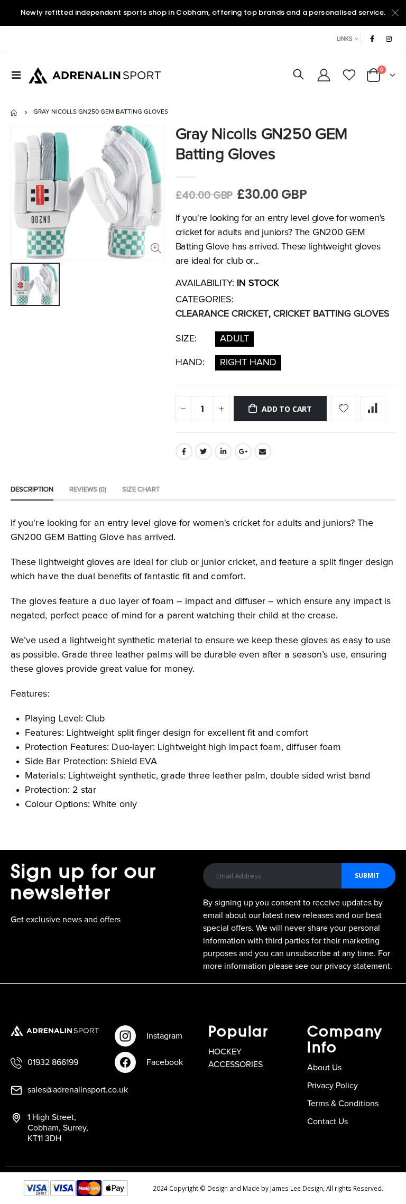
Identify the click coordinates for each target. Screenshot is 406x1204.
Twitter (203, 451)
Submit (367, 875)
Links (344, 39)
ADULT (234, 339)
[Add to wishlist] (343, 408)
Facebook (184, 451)
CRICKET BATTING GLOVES (331, 314)
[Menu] (16, 75)
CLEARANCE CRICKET (222, 314)
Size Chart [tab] (141, 489)
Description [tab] (32, 489)
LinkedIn (223, 451)
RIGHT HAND (248, 362)
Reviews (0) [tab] (87, 489)
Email (262, 451)
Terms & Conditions (343, 1103)
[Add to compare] (372, 408)
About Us (324, 1067)
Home (15, 112)
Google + (243, 451)
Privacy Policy (332, 1085)
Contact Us (327, 1121)
